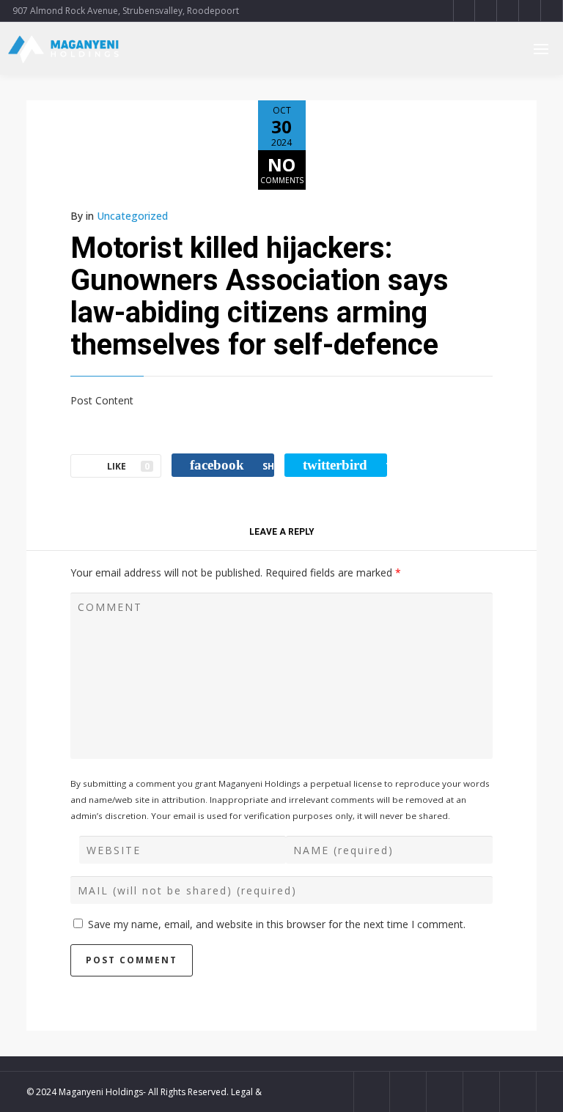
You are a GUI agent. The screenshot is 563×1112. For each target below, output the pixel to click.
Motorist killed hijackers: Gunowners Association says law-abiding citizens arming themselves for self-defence (259, 296)
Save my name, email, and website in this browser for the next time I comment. (277, 924)
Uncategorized (132, 216)
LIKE (128, 466)
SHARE (232, 464)
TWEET (345, 464)
